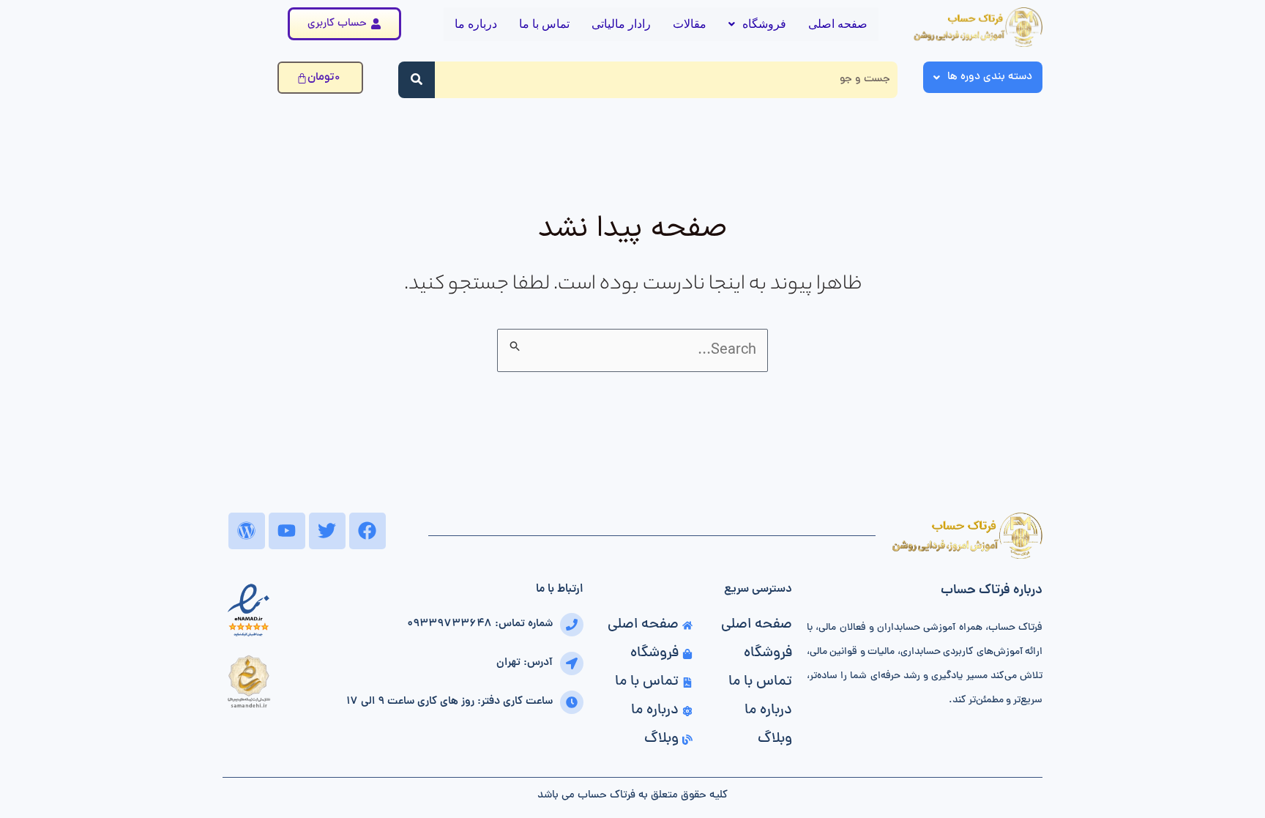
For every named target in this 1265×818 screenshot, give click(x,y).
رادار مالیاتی (621, 24)
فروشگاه (764, 24)
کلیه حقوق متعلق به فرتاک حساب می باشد (632, 795)
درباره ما (476, 24)
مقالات (689, 24)
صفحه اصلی (837, 24)
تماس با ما (544, 24)
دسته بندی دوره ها (989, 77)
